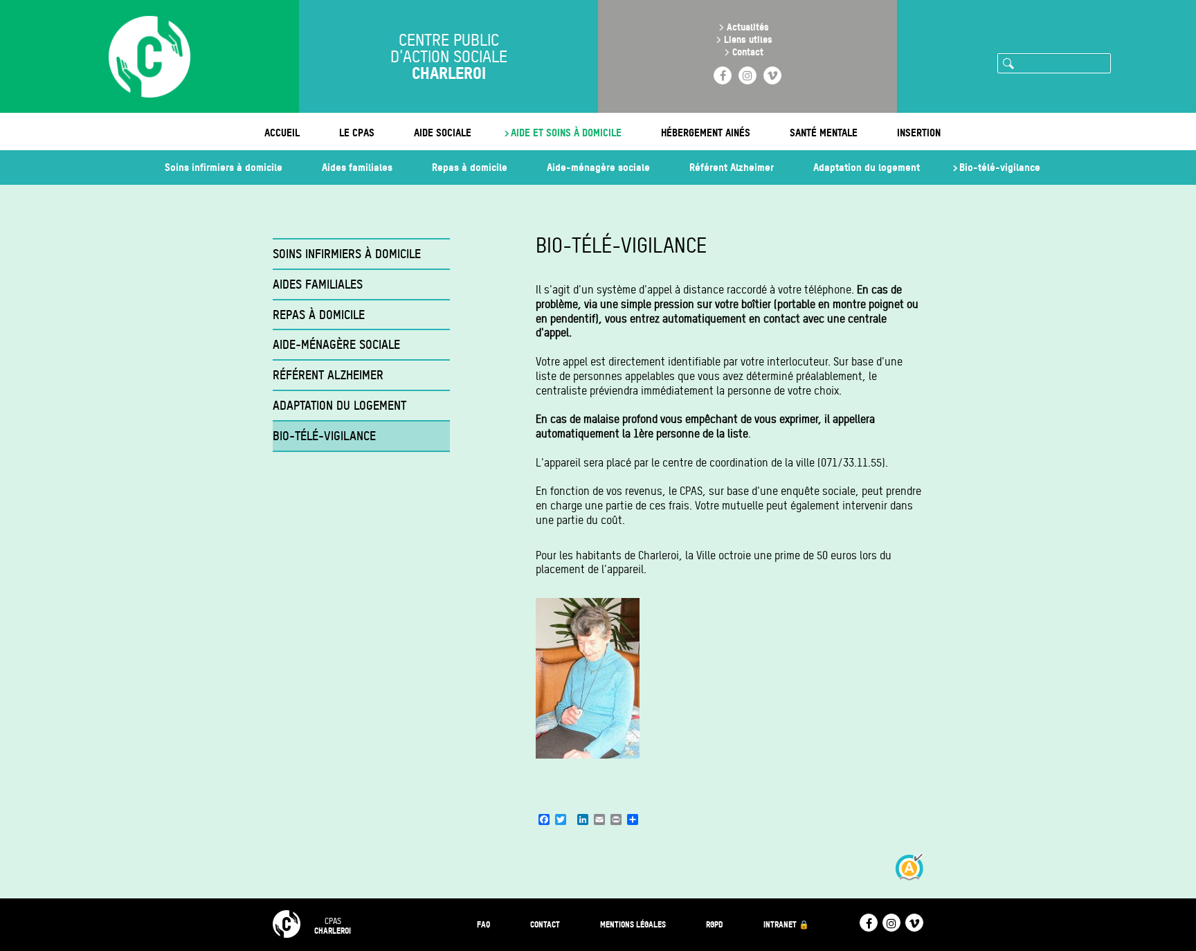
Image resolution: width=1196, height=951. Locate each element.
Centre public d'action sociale (448, 57)
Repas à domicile (469, 167)
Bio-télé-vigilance (999, 167)
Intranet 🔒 (786, 924)
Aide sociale (442, 132)
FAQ (483, 924)
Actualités (748, 27)
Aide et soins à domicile (566, 132)
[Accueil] (149, 58)
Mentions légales (633, 924)
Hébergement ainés (705, 132)
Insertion (919, 132)
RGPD (714, 924)
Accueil (282, 132)
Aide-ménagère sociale (598, 167)
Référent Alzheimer (731, 167)
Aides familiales (357, 167)
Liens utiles (748, 39)
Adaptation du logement (866, 167)
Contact (747, 51)
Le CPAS (356, 132)
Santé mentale (824, 132)
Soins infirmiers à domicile (223, 167)
